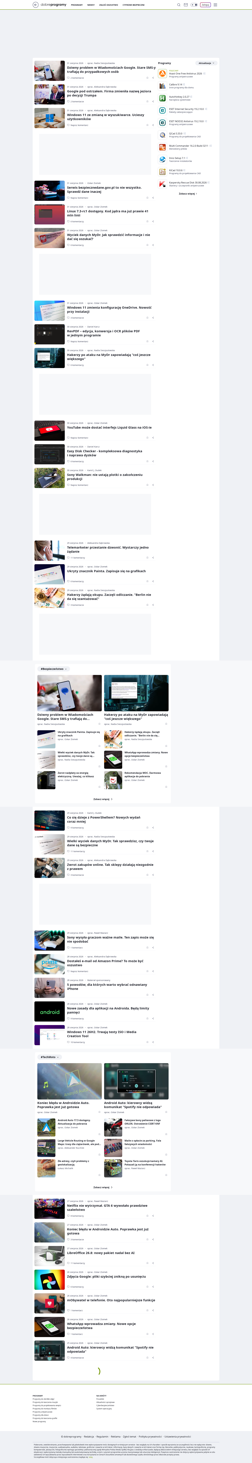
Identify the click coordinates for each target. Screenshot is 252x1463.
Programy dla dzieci (41, 1415)
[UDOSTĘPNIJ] (153, 78)
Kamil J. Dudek (94, 470)
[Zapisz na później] (147, 78)
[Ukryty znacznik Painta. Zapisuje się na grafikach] (49, 574)
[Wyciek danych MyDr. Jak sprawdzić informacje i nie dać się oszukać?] (49, 238)
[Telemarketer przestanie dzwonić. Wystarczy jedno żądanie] (49, 551)
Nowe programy (39, 1421)
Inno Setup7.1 (177, 158)
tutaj (90, 1457)
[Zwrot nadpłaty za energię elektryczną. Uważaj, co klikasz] (46, 780)
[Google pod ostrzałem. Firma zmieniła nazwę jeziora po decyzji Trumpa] (49, 94)
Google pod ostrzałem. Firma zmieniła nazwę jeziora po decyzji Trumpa (109, 93)
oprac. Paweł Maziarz (97, 933)
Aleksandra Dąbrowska (98, 543)
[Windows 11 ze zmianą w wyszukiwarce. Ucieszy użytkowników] (49, 118)
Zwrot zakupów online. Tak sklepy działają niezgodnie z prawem (110, 866)
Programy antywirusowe (181, 76)
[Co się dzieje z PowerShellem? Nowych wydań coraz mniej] (49, 821)
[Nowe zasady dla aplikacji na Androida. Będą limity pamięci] (49, 1011)
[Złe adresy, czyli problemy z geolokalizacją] (46, 1168)
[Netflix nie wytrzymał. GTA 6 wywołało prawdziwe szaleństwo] (49, 1209)
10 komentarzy (78, 1042)
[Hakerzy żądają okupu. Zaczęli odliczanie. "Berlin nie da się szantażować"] (49, 598)
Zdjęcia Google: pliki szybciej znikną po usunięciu (106, 1276)
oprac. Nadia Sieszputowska (101, 63)
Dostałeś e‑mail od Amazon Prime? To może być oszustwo (105, 963)
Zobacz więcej (101, 799)
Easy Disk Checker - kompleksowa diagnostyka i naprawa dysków (104, 453)
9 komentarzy (77, 827)
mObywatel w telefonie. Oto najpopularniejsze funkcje (111, 1300)
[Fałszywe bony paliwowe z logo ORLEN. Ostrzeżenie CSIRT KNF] (113, 1127)
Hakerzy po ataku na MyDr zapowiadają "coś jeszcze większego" (108, 356)
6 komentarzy (77, 221)
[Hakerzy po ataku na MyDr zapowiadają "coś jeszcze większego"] (49, 358)
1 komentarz (77, 947)
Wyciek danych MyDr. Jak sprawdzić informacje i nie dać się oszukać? (108, 236)
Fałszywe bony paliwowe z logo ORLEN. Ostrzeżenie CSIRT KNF (143, 1122)
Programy (77, 5)
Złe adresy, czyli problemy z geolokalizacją (73, 1162)
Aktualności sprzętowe (105, 1402)
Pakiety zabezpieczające (180, 112)
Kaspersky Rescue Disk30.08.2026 (188, 182)
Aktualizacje (205, 63)
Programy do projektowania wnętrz (47, 1405)
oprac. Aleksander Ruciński (71, 1147)
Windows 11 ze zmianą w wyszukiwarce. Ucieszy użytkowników (105, 117)
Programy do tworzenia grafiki (45, 1418)
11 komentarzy (78, 557)
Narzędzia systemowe (179, 99)
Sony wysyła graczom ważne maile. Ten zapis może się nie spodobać (110, 939)
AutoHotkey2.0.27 (179, 96)
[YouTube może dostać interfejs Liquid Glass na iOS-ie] (49, 431)
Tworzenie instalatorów (180, 161)
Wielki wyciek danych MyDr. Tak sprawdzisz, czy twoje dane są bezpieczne (76, 754)
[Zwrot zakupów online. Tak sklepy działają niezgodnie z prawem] (49, 868)
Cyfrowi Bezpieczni (133, 5)
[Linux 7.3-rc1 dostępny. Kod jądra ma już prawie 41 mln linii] (49, 214)
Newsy (91, 5)
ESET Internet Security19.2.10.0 (186, 109)
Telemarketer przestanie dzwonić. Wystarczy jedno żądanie (108, 549)
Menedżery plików (178, 148)
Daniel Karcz (93, 326)
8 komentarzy (77, 1215)
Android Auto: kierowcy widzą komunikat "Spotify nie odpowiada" (133, 1105)
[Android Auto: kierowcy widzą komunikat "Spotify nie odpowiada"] (136, 1081)
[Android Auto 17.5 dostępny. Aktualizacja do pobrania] (46, 1127)
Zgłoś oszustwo (108, 5)
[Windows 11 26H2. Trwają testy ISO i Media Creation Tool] (49, 1035)
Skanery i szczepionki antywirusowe (186, 185)
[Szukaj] (178, 4)
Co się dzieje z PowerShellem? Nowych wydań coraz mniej (103, 819)
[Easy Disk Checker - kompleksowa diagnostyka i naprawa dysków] (49, 454)
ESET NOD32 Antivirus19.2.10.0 (186, 121)
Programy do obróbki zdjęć (43, 1399)
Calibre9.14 (175, 84)
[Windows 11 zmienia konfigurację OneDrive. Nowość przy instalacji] (49, 311)
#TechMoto (48, 1057)
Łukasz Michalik (65, 1168)
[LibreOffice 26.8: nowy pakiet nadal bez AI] (49, 1256)
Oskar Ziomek (94, 183)
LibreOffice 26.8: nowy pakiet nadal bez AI (101, 1253)
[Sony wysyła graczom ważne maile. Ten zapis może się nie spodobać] (49, 940)
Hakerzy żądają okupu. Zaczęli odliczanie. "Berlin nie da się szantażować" (109, 596)
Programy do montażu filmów (45, 1408)
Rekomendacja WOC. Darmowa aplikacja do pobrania (143, 774)
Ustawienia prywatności (177, 1436)
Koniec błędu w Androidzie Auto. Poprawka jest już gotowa (63, 1105)
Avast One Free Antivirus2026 (186, 73)
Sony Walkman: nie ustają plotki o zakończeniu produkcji (104, 476)
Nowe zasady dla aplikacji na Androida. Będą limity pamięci (108, 1010)
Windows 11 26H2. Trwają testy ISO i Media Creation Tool (101, 1034)
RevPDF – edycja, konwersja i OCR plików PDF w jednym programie (103, 333)
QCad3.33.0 (176, 133)
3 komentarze (77, 317)
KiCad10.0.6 (175, 170)
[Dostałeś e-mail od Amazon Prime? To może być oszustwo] (49, 964)
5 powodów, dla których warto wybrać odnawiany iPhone (107, 986)
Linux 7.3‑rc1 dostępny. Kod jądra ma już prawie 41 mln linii (107, 213)
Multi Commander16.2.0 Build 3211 (189, 145)
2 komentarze (77, 77)
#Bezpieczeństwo (52, 669)
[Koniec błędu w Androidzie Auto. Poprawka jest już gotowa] (69, 1081)
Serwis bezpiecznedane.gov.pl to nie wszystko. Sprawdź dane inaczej (104, 189)
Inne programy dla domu (181, 87)
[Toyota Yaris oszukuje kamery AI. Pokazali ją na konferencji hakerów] (113, 1168)
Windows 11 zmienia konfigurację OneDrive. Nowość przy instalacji (109, 309)
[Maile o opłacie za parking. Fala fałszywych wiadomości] (113, 1148)
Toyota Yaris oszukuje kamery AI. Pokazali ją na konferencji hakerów (145, 1162)
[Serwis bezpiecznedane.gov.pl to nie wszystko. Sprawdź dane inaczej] (49, 191)
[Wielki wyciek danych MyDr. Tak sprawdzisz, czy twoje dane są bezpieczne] (46, 760)
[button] (215, 4)
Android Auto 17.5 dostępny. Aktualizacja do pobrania (74, 1122)
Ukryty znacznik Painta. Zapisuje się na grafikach (106, 571)
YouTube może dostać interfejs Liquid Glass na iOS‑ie (109, 427)
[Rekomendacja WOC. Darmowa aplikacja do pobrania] (113, 780)
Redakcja (89, 1436)
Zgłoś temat (129, 1436)
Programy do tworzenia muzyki (45, 1402)
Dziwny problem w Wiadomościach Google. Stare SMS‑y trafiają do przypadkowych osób (111, 69)
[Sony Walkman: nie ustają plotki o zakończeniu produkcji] (49, 478)
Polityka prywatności (150, 1436)
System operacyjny (104, 1408)
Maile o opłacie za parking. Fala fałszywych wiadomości (143, 1142)
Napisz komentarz (79, 125)
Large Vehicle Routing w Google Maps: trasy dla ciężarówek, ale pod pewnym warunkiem (78, 1142)
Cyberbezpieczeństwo (105, 1405)
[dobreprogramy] (56, 4)
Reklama (115, 1436)
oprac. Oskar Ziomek (97, 206)
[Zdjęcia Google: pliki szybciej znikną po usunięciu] (49, 1280)
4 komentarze (77, 1357)
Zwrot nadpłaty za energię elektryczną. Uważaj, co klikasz (76, 774)
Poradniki (100, 1399)
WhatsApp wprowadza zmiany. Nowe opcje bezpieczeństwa (146, 754)
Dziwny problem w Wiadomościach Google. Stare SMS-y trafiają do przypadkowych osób (65, 717)
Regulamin (102, 1436)
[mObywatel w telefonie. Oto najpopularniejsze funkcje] (49, 1303)
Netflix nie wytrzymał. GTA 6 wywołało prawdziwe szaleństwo (107, 1207)
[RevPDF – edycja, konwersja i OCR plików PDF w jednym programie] (49, 334)
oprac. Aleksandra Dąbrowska (101, 86)
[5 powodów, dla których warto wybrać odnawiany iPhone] (49, 988)
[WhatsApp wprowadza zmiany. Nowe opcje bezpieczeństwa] (113, 760)
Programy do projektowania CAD (185, 136)
